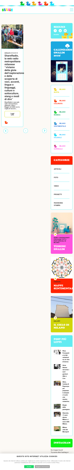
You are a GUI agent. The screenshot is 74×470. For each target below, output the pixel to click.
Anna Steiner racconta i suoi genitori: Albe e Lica (66, 371)
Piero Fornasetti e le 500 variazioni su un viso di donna (66, 356)
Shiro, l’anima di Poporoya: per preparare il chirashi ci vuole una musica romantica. (66, 391)
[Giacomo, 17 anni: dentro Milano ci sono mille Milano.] (57, 414)
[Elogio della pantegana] (57, 406)
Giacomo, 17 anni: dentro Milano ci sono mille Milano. (66, 418)
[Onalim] (7, 10)
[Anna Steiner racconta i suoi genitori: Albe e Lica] (57, 366)
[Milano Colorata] (6, 122)
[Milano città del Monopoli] (57, 428)
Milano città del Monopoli (66, 429)
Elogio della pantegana (66, 407)
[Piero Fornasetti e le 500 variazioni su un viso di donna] (57, 352)
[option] (62, 307)
